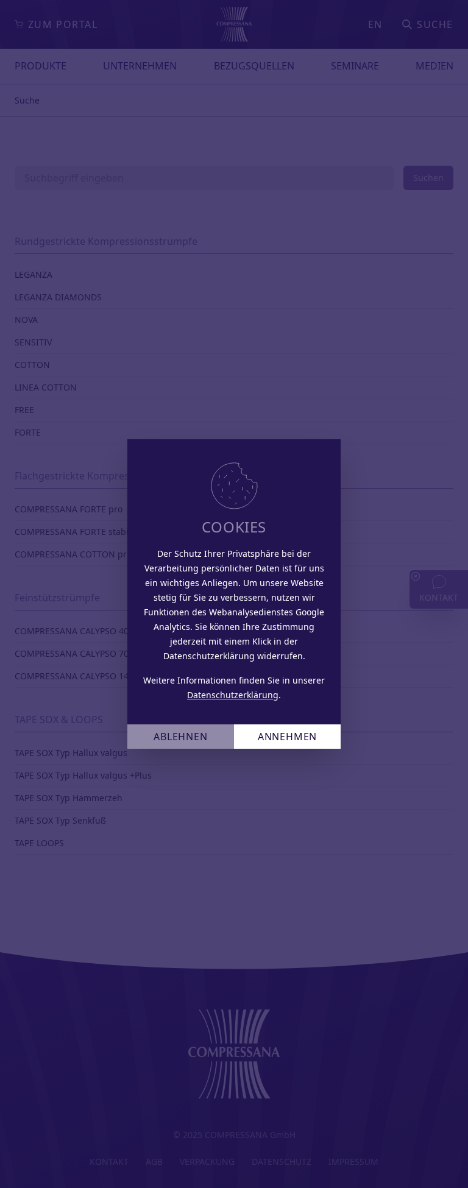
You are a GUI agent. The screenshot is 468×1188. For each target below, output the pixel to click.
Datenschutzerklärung (232, 695)
